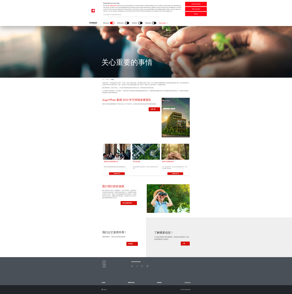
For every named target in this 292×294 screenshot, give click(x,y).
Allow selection (196, 9)
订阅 (184, 243)
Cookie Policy (187, 282)
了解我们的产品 (116, 173)
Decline (196, 14)
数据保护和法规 (131, 282)
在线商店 (104, 266)
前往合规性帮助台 (127, 203)
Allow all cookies (195, 4)
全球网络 (104, 264)
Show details (162, 23)
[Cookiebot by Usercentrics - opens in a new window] (93, 23)
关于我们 (104, 261)
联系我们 (130, 243)
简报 (284, 285)
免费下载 (153, 109)
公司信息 (103, 282)
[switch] (127, 23)
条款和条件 (159, 282)
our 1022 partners (113, 5)
